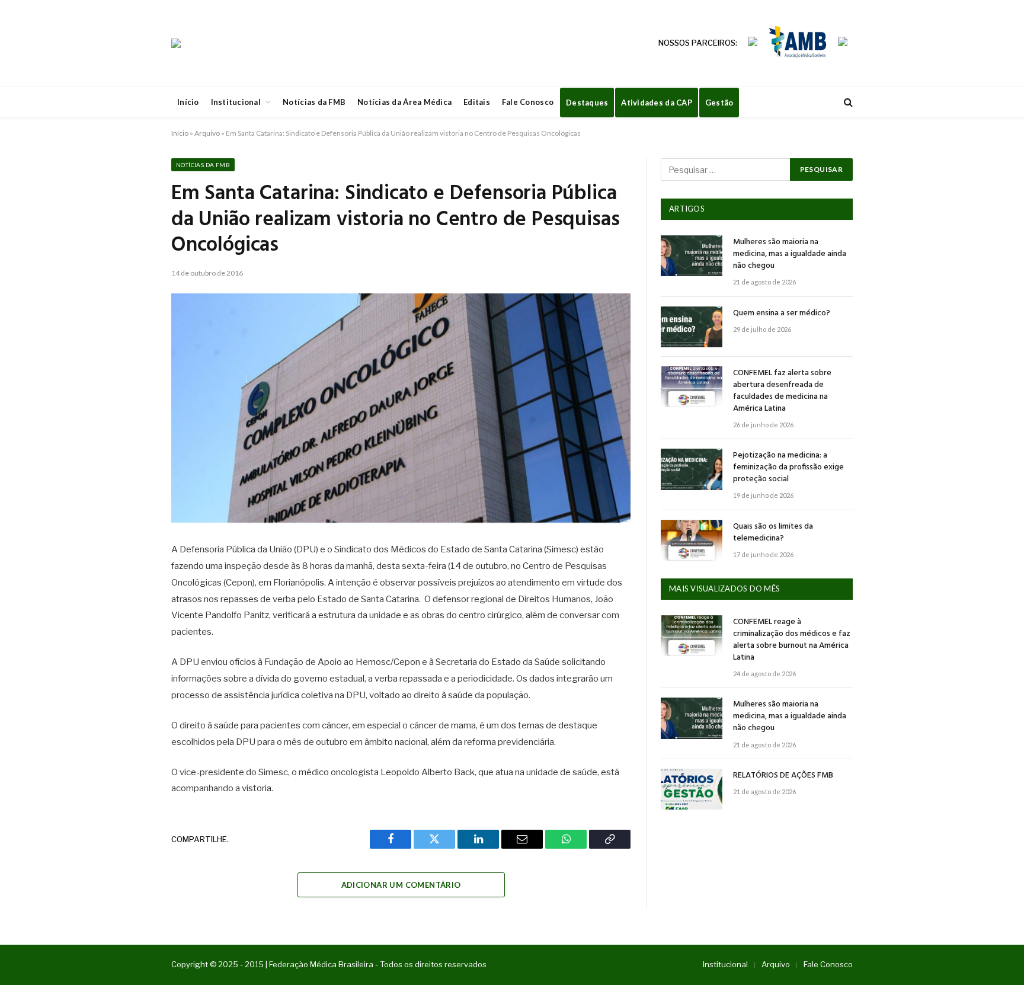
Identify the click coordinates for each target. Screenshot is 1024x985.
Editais (476, 102)
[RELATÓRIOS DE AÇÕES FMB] (691, 789)
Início (188, 102)
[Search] (847, 102)
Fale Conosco (527, 102)
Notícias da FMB (314, 102)
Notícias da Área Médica (404, 102)
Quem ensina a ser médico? (781, 313)
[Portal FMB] (176, 43)
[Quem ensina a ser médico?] (691, 326)
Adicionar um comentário (401, 885)
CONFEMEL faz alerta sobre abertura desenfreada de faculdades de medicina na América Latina (782, 391)
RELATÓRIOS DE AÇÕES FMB (783, 776)
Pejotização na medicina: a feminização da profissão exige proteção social (788, 467)
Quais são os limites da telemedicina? (773, 533)
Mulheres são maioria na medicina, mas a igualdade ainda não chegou (789, 254)
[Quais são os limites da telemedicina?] (691, 540)
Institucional (236, 102)
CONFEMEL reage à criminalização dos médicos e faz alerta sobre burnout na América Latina (791, 640)
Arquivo (207, 133)
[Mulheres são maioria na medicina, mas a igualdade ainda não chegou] (691, 255)
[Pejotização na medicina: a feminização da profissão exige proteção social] (691, 469)
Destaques (587, 102)
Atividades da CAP (656, 102)
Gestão (719, 102)
